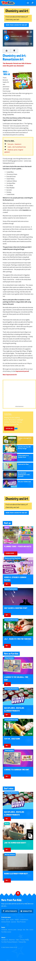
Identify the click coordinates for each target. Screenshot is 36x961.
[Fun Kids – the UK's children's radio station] (9, 3)
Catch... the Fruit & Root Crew (17, 147)
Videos (17, 920)
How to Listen (12, 930)
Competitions (24, 920)
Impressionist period (22, 371)
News (3, 920)
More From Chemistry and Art (16, 25)
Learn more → (11, 553)
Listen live (9, 428)
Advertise (12, 940)
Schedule (4, 930)
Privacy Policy (24, 940)
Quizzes (13, 922)
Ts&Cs (17, 940)
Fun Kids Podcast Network (9, 942)
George (19, 930)
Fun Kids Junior (6, 932)
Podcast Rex (22, 942)
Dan (24, 930)
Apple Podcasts (11, 911)
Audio (12, 920)
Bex (27, 930)
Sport (7, 920)
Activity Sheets (5, 922)
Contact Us (4, 940)
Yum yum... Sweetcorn (14, 144)
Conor (31, 930)
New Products (21, 922)
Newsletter (27, 911)
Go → (7, 584)
